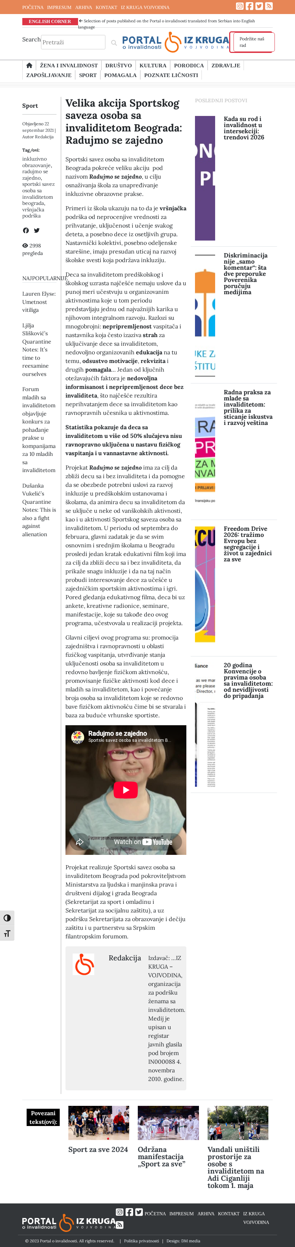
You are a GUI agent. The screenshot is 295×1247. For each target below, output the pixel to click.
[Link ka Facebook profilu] (249, 6)
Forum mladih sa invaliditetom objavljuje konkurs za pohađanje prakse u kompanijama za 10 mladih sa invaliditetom (39, 430)
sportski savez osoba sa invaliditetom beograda (38, 193)
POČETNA (33, 7)
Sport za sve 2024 (98, 1149)
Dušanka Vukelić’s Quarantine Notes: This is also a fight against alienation (39, 510)
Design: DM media (183, 1240)
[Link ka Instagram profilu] (240, 6)
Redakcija (44, 136)
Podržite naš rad (252, 42)
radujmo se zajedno (35, 174)
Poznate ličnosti (171, 75)
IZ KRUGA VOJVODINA (145, 7)
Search (31, 39)
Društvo (118, 65)
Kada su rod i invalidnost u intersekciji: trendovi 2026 (244, 128)
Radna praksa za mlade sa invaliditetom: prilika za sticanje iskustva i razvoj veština (248, 407)
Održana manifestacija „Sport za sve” (161, 1156)
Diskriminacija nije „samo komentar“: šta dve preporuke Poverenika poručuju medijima (246, 273)
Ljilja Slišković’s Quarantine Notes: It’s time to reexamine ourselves (36, 349)
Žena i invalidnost (69, 65)
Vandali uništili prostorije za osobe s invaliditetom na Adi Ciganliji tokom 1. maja (236, 1167)
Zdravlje (226, 65)
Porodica (189, 65)
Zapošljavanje (49, 75)
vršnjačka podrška (33, 212)
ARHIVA (83, 7)
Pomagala (120, 75)
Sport (88, 75)
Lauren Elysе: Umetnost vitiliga (39, 301)
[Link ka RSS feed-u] (269, 6)
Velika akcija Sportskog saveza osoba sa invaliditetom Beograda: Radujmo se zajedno (123, 121)
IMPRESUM (59, 7)
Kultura (153, 65)
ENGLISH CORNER (50, 21)
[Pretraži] (114, 42)
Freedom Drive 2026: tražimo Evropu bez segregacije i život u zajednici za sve (248, 544)
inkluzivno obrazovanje (36, 162)
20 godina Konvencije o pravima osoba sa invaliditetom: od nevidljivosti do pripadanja (248, 680)
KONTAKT (106, 7)
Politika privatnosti (141, 1240)
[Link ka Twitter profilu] (259, 6)
